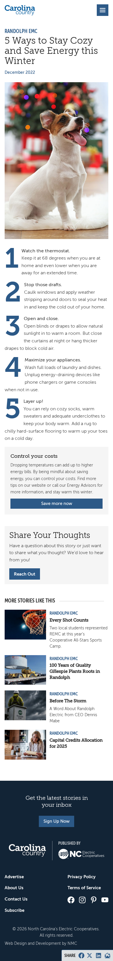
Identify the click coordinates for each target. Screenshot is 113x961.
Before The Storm (68, 700)
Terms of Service (84, 887)
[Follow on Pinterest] (93, 899)
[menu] (102, 10)
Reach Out (24, 574)
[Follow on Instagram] (82, 899)
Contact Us (16, 898)
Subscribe (14, 910)
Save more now (56, 503)
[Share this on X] (89, 955)
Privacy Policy (82, 876)
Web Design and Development (33, 943)
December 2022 (20, 72)
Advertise (14, 876)
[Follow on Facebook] (71, 899)
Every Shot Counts (69, 620)
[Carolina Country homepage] (20, 10)
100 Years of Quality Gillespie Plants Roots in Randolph (75, 671)
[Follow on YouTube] (104, 899)
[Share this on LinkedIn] (98, 955)
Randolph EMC (21, 31)
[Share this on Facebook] (81, 955)
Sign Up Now (56, 821)
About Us (14, 887)
